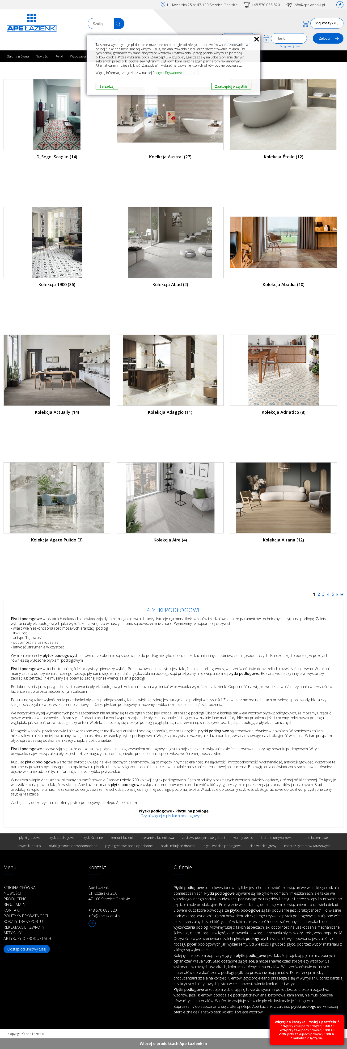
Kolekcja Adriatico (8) (283, 412)
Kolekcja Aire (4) (170, 540)
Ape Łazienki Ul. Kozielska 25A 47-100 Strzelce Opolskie (109, 893)
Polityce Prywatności (168, 72)
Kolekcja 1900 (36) (56, 284)
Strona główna (18, 56)
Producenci (16, 898)
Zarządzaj (106, 86)
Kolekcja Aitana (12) (283, 540)
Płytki (59, 56)
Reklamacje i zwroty (24, 927)
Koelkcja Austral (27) (170, 157)
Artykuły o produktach (27, 938)
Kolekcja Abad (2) (170, 284)
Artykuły (12, 932)
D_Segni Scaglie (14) (56, 157)
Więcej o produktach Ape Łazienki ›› (173, 1043)
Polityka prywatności (26, 915)
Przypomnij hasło (290, 46)
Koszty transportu (23, 921)
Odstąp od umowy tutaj (26, 949)
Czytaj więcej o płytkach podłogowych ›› (173, 815)
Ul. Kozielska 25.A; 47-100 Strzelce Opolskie (202, 4)
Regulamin (15, 904)
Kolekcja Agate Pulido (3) (57, 540)
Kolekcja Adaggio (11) (170, 412)
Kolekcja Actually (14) (57, 412)
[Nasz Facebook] (339, 4)
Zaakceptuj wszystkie (231, 86)
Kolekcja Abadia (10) (283, 284)
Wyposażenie (80, 56)
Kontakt (12, 910)
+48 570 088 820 (266, 4)
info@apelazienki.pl (309, 4)
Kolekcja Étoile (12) (283, 157)
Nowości (42, 56)
